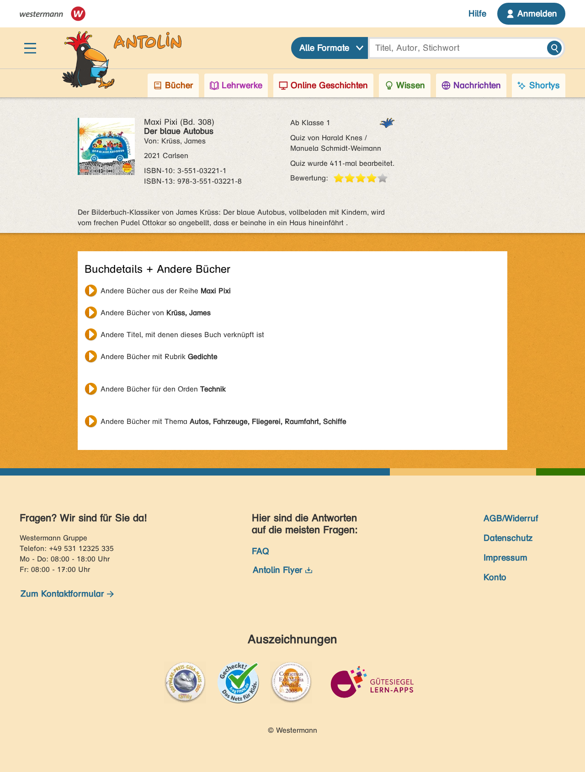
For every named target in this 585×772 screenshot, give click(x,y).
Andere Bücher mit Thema (223, 421)
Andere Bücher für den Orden (163, 389)
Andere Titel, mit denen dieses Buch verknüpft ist (182, 334)
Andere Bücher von (156, 312)
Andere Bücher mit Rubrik (159, 356)
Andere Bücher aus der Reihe (166, 290)
